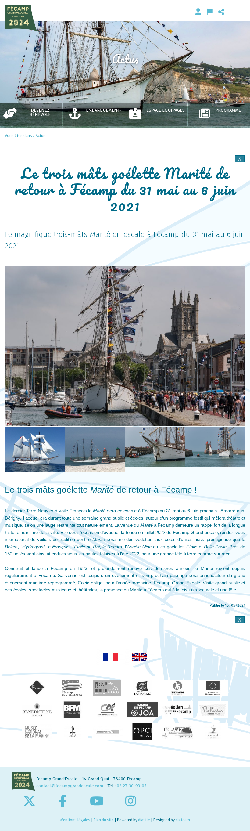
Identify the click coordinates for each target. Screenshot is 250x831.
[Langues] (210, 11)
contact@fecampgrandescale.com (69, 786)
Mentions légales (75, 820)
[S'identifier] (198, 11)
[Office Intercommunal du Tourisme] (177, 731)
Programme (228, 110)
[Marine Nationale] (72, 731)
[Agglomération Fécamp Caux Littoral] (72, 688)
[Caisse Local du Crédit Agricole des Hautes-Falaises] (107, 709)
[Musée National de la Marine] (37, 731)
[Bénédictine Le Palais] (37, 709)
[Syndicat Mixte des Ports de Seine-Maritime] (107, 688)
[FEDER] (213, 688)
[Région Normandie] (142, 688)
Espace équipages (165, 110)
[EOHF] (177, 709)
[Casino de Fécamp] (142, 709)
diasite (144, 820)
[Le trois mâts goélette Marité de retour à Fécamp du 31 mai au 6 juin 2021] (125, 346)
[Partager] (221, 11)
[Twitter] (29, 801)
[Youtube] (97, 801)
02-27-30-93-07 (132, 786)
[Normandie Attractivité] (107, 731)
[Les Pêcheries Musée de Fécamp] (213, 709)
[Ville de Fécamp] (37, 688)
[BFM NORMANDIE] (72, 709)
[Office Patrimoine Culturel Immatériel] (142, 731)
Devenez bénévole (40, 112)
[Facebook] (63, 801)
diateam (183, 820)
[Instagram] (131, 801)
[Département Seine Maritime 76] (177, 688)
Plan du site (104, 820)
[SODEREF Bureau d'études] (213, 731)
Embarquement (103, 110)
